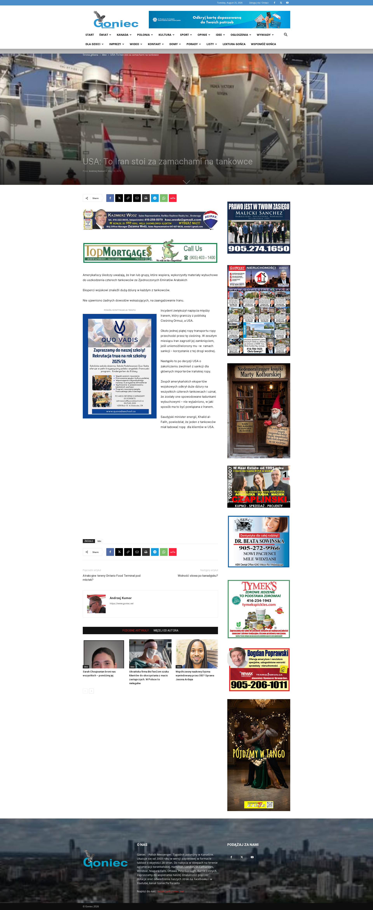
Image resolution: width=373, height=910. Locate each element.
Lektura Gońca (234, 44)
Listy (210, 44)
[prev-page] (85, 691)
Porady (192, 44)
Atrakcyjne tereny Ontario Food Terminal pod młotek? (111, 578)
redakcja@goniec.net (170, 891)
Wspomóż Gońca (263, 44)
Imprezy (115, 44)
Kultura (165, 35)
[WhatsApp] (164, 198)
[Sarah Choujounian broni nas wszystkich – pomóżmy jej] (104, 653)
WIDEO (134, 44)
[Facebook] (110, 198)
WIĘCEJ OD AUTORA (165, 630)
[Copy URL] (128, 198)
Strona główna (90, 54)
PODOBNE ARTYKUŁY (135, 630)
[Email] (137, 198)
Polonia (143, 35)
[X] (119, 198)
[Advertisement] (121, 86)
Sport (184, 35)
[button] (285, 35)
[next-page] (91, 691)
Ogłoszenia (239, 35)
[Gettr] (173, 198)
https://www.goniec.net (121, 603)
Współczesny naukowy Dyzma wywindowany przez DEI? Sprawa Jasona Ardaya (195, 675)
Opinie (202, 35)
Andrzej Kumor (97, 170)
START (89, 35)
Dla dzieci (92, 44)
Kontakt (154, 44)
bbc (99, 541)
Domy (173, 44)
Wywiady (264, 35)
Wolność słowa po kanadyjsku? (198, 575)
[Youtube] (252, 857)
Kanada (122, 35)
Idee (219, 35)
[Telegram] (155, 198)
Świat (103, 35)
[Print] (146, 198)
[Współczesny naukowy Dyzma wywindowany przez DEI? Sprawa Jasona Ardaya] (197, 653)
